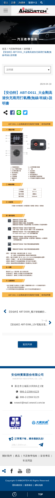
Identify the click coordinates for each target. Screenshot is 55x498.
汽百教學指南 (15, 49)
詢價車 (22, 2)
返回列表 (27, 344)
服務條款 (28, 485)
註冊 (13, 2)
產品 (17, 456)
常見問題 (27, 460)
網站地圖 (39, 485)
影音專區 (45, 456)
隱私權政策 (17, 485)
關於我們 (7, 456)
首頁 (4, 49)
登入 (6, 2)
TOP (40, 494)
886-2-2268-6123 (29, 391)
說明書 (27, 49)
